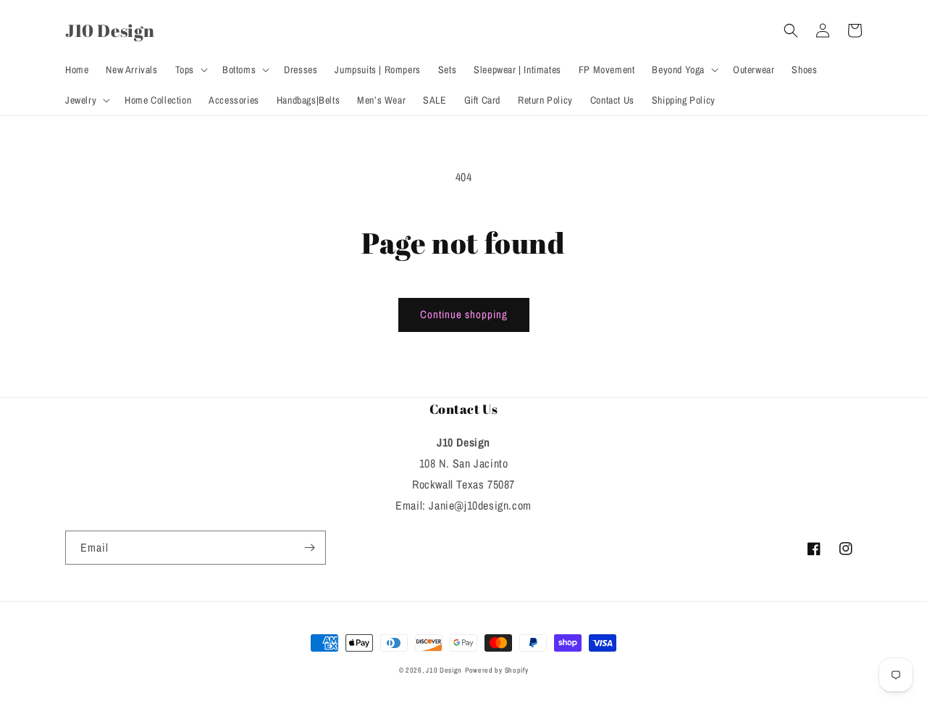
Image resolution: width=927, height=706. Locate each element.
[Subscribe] (309, 548)
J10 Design (444, 670)
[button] (190, 69)
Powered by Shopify (497, 670)
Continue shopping (464, 314)
